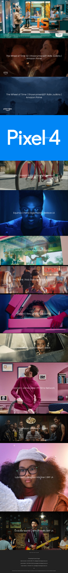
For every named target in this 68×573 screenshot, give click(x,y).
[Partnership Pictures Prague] (2, 1)
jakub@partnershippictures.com (41, 563)
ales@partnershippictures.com (41, 561)
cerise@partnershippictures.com (40, 565)
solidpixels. (54, 570)
